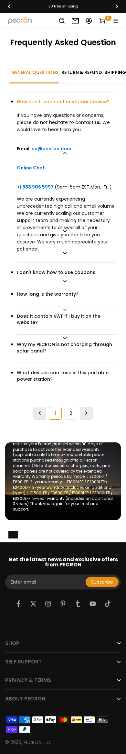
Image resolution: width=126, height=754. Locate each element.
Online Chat (31, 168)
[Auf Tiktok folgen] (107, 604)
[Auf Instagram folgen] (48, 604)
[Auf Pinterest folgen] (63, 604)
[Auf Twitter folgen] (33, 604)
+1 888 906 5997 (36, 187)
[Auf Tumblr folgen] (78, 604)
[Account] (89, 21)
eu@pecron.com (51, 148)
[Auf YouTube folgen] (92, 604)
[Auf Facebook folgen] (18, 604)
